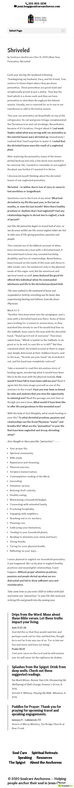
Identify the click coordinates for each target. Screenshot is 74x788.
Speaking (25, 757)
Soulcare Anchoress (21, 57)
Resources (44, 757)
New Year (54, 57)
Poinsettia (13, 61)
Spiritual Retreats (45, 752)
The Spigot (17, 762)
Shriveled (25, 61)
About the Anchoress (46, 762)
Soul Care (19, 752)
